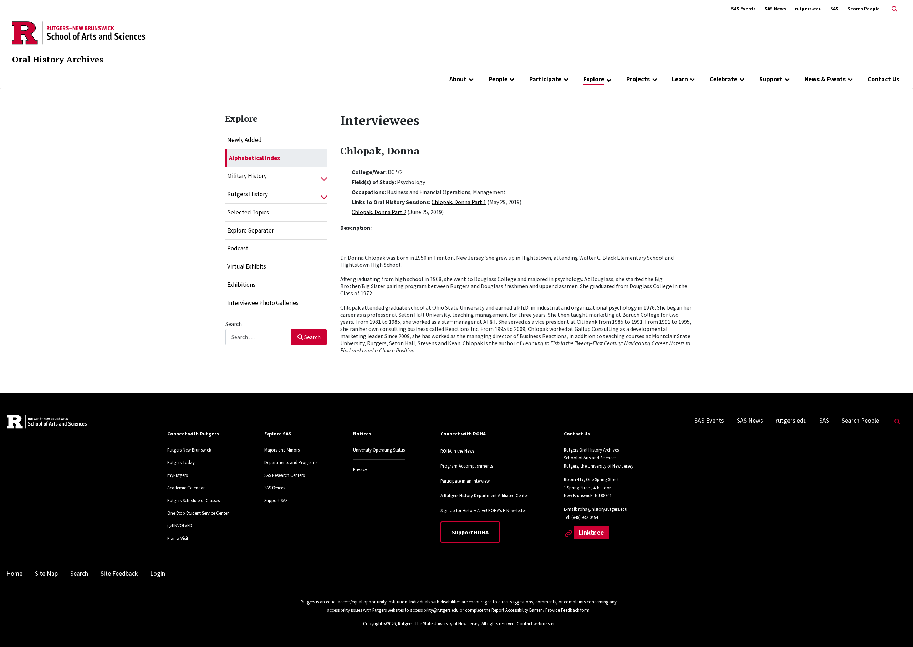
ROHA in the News (457, 451)
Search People (863, 9)
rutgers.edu (808, 9)
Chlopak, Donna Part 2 (379, 211)
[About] (471, 79)
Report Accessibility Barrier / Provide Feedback (535, 610)
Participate (545, 79)
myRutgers (177, 475)
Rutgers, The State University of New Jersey (438, 623)
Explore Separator (250, 230)
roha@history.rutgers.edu (602, 509)
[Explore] (609, 80)
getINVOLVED (179, 525)
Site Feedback (119, 573)
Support (770, 79)
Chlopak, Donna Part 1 (459, 201)
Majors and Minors (282, 450)
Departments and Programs (290, 462)
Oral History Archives (57, 59)
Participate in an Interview (465, 481)
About (457, 79)
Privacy (360, 469)
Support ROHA (470, 532)
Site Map (46, 573)
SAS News (775, 9)
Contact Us (883, 79)
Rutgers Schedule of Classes (193, 500)
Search (233, 323)
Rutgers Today (181, 462)
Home (14, 573)
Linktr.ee (591, 532)
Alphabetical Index (254, 158)
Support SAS (275, 500)
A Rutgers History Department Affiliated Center (484, 495)
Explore (593, 79)
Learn (680, 79)
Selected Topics (248, 212)
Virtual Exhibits (246, 266)
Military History (247, 176)
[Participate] (566, 79)
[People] (512, 79)
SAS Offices (274, 487)
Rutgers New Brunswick (189, 450)
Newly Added (244, 140)
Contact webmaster (536, 623)
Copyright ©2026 (379, 623)
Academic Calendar (186, 487)
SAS (834, 9)
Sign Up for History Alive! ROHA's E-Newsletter (483, 510)
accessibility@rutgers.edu (434, 610)
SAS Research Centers (284, 475)
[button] (324, 176)
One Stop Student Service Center (198, 513)
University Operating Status (379, 450)
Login (157, 573)
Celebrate (723, 79)
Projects (638, 79)
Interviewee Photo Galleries (263, 303)
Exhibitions (241, 285)
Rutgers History (247, 194)
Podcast (237, 248)
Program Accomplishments (466, 466)
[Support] (787, 79)
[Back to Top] (897, 629)
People (498, 79)
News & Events (825, 79)
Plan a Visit (177, 538)
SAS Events (743, 9)
